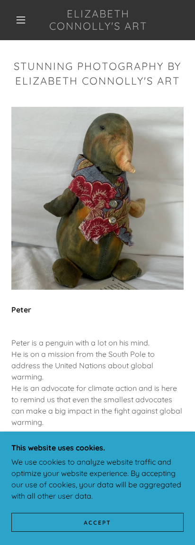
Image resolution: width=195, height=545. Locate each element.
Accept (97, 522)
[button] (20, 19)
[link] (98, 20)
